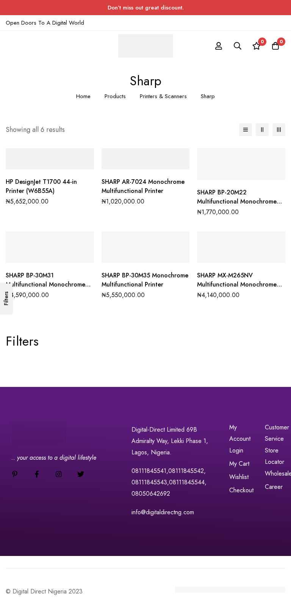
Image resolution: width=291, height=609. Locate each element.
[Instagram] (58, 474)
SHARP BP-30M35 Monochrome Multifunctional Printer (145, 280)
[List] (245, 129)
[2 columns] (262, 129)
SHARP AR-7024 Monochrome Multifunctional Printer (143, 186)
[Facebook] (36, 474)
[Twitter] (80, 474)
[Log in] (218, 46)
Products (115, 96)
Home (83, 96)
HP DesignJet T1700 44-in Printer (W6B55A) (41, 186)
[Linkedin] (14, 474)
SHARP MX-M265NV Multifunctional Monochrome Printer (237, 284)
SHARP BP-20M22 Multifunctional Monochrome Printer (237, 201)
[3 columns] (278, 129)
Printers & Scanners (163, 96)
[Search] (237, 46)
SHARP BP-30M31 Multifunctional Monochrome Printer (45, 284)
